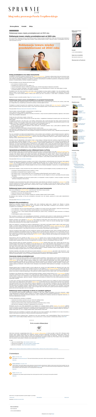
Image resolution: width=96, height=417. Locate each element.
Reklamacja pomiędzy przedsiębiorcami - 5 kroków (81, 119)
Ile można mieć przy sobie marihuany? (81, 124)
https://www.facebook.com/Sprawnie (29, 344)
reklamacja (18, 348)
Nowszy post (12, 397)
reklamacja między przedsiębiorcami (26, 348)
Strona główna (14, 26)
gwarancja (14, 348)
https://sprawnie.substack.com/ (36, 97)
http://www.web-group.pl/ (22, 358)
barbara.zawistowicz (16, 363)
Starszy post (66, 397)
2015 (74, 180)
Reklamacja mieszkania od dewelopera (24, 158)
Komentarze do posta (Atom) (19, 399)
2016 (74, 179)
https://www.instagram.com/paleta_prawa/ (31, 343)
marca (75, 161)
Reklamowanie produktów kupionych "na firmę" (81, 112)
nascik (13, 372)
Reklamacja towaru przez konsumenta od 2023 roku (26, 108)
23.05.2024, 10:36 (18, 356)
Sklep (31, 26)
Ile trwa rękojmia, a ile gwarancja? (81, 143)
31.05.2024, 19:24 (23, 363)
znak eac (39, 366)
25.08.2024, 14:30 (18, 372)
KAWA (65, 316)
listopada (75, 159)
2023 (74, 157)
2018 (74, 176)
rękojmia (47, 348)
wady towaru (56, 348)
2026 (74, 152)
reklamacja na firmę (42, 348)
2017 (74, 177)
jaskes (13, 356)
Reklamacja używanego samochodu (23, 199)
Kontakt (24, 26)
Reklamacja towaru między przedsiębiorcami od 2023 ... (79, 165)
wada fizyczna (51, 348)
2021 (74, 171)
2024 (74, 155)
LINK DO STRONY (41, 337)
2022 (74, 169)
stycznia (75, 162)
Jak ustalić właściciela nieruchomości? (81, 105)
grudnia (75, 158)
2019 (74, 174)
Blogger (52, 413)
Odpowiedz (14, 360)
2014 (74, 182)
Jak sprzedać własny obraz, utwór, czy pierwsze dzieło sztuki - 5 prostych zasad (82, 138)
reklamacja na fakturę (35, 348)
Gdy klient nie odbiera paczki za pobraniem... (81, 130)
